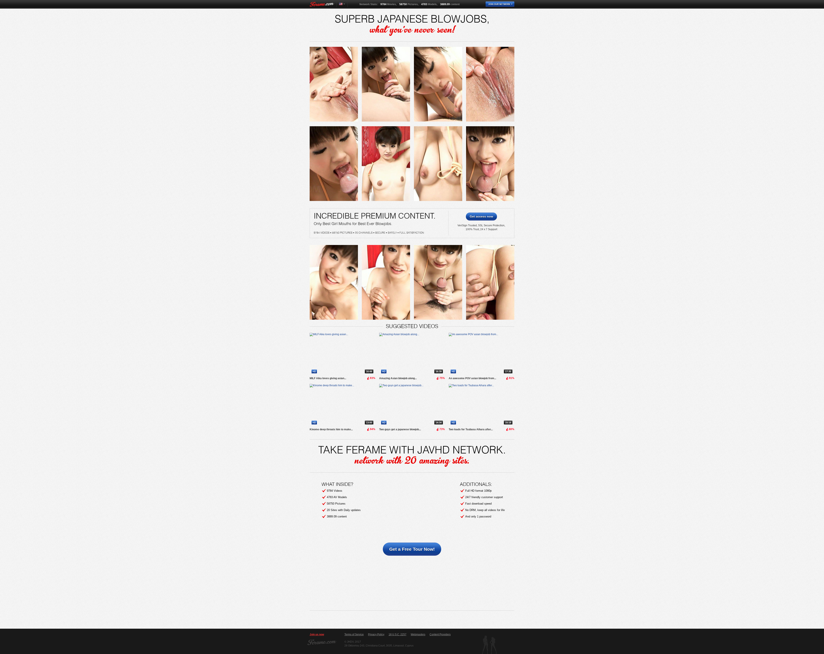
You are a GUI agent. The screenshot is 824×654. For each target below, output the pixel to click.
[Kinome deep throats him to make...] (342, 405)
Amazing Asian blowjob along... (398, 378)
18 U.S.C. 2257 (397, 634)
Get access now (481, 216)
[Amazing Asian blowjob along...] (412, 354)
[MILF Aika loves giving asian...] (342, 354)
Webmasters (418, 634)
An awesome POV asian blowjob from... (472, 378)
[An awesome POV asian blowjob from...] (481, 354)
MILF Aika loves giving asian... (328, 378)
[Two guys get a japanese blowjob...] (412, 405)
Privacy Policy (376, 634)
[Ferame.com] (322, 4)
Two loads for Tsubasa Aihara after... (471, 429)
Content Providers (440, 634)
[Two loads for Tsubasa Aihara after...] (481, 405)
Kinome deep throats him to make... (331, 429)
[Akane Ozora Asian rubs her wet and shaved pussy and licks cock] (334, 84)
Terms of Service (354, 634)
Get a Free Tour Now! (412, 549)
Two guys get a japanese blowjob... (400, 429)
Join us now (317, 634)
